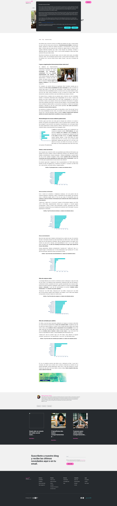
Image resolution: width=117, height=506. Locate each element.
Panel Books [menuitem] (65, 479)
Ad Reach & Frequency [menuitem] (54, 486)
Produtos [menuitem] (52, 477)
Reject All (74, 27)
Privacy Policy (44, 22)
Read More (31, 438)
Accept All (67, 27)
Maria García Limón (46, 395)
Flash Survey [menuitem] (52, 479)
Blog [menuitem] (64, 483)
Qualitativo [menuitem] (40, 481)
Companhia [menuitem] (76, 477)
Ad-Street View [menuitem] (53, 488)
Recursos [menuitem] (65, 477)
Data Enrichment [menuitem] (53, 481)
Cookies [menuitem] (86, 481)
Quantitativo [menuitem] (41, 479)
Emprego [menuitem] (75, 483)
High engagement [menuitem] (42, 485)
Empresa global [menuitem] (77, 481)
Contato (88, 2)
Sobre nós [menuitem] (76, 479)
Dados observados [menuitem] (42, 483)
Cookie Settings (60, 27)
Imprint (52, 22)
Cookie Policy (49, 22)
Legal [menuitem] (86, 477)
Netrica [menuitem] (51, 483)
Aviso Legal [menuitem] (87, 483)
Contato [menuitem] (75, 485)
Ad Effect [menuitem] (52, 485)
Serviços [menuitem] (40, 477)
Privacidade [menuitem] (87, 479)
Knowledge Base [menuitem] (66, 481)
